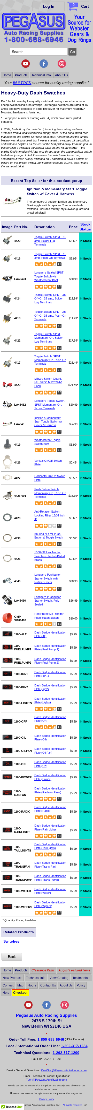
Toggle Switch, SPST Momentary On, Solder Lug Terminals (48, 337)
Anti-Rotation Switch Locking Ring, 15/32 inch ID (49, 515)
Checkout (20, 993)
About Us (61, 75)
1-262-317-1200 (66, 1053)
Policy (81, 985)
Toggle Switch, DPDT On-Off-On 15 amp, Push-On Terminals (50, 315)
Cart (81, 6)
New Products (12, 978)
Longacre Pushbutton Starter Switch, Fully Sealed (47, 600)
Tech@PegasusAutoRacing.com (46, 1079)
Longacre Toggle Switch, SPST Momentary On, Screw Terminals (49, 404)
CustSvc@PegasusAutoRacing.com (64, 1070)
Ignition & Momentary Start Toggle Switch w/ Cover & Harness (48, 421)
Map (20, 985)
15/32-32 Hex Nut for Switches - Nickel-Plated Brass (49, 556)
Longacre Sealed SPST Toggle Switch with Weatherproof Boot (49, 276)
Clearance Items (43, 970)
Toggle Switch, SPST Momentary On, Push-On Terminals (50, 360)
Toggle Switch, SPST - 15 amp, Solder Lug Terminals (50, 240)
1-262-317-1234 (74, 1046)
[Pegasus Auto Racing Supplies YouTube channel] (25, 66)
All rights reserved (72, 1105)
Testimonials (81, 978)
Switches (11, 941)
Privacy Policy (46, 1099)
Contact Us (48, 985)
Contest (8, 985)
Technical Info (41, 75)
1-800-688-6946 (50, 1039)
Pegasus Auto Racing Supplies (46, 1015)
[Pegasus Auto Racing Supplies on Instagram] (62, 66)
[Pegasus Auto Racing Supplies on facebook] (44, 66)
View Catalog (59, 978)
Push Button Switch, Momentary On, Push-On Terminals (50, 493)
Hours (32, 985)
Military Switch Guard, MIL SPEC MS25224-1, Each (48, 382)
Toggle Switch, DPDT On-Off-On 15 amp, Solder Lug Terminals (50, 298)
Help (6, 993)
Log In (48, 6)
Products (21, 75)
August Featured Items (74, 970)
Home (7, 75)
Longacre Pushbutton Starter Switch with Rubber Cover (47, 578)
